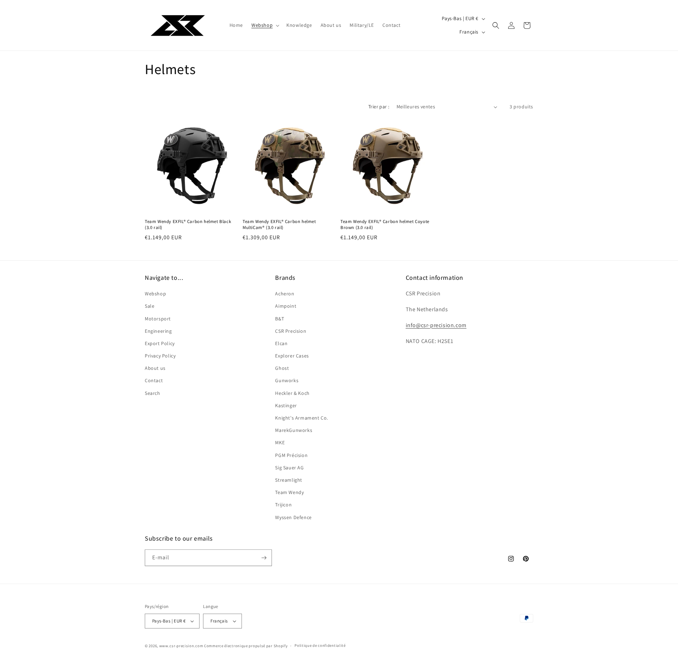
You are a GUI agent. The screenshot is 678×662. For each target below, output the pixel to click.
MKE (280, 442)
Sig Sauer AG (289, 467)
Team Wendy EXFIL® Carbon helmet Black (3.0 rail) (188, 224)
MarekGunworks (293, 430)
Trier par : (378, 106)
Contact (154, 380)
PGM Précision (291, 455)
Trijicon (283, 504)
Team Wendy (289, 492)
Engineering (158, 331)
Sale (149, 306)
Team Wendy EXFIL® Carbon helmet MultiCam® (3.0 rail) (279, 224)
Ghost (282, 368)
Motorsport (158, 318)
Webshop (155, 293)
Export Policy (160, 343)
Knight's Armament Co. (301, 418)
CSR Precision (290, 331)
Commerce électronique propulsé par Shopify (245, 645)
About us (155, 368)
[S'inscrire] (264, 557)
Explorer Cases (292, 356)
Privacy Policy (160, 356)
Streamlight (288, 480)
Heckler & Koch (292, 393)
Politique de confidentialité (320, 645)
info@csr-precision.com (436, 325)
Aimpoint (285, 306)
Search (152, 393)
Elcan (281, 343)
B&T (279, 318)
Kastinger (286, 405)
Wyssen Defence (293, 517)
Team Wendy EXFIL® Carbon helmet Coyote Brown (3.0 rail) (384, 224)
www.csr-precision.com (181, 645)
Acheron (284, 293)
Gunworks (286, 380)
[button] (264, 25)
